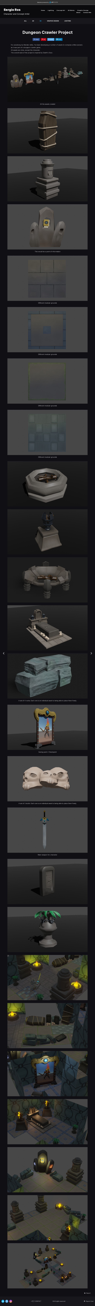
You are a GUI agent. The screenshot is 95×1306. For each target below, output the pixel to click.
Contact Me (87, 12)
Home (43, 10)
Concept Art (61, 10)
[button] (87, 1293)
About (78, 12)
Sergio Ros (12, 10)
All (25, 21)
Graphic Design (83, 10)
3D (40, 21)
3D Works (71, 10)
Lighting (51, 10)
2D (33, 21)
